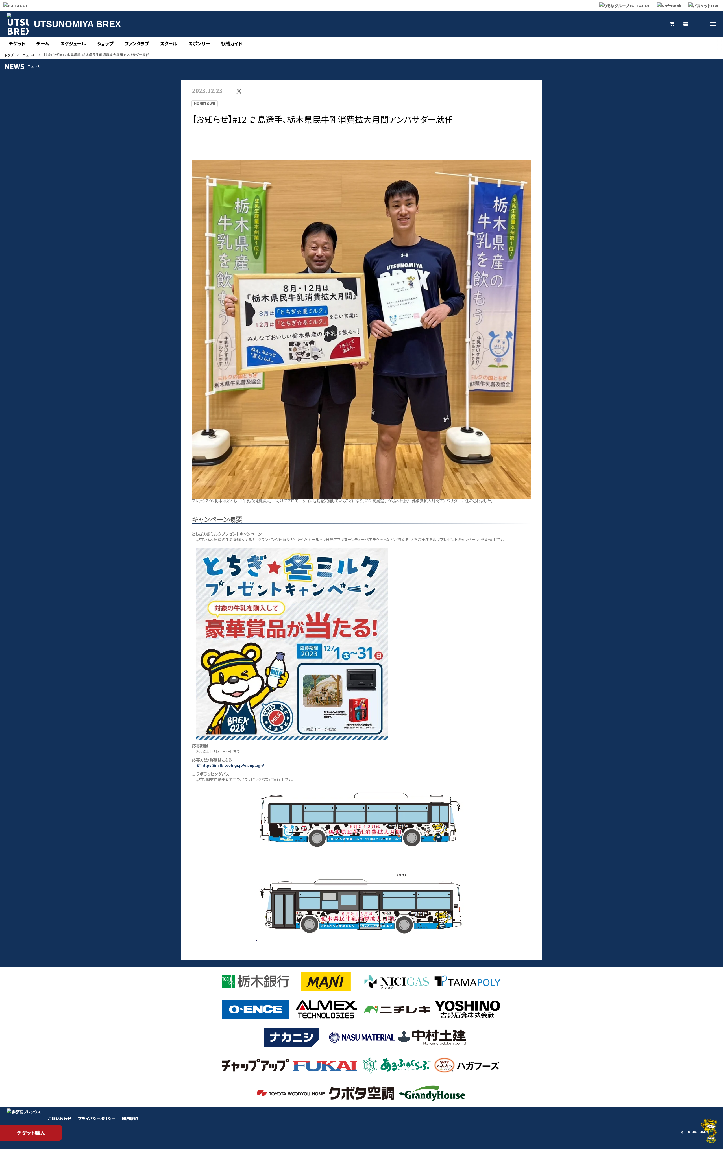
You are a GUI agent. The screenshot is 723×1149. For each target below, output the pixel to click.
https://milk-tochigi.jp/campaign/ (232, 765)
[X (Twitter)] (618, 24)
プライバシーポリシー (96, 1118)
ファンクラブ (137, 43)
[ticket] (685, 24)
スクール (168, 43)
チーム (42, 43)
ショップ (105, 43)
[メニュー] (712, 24)
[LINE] (658, 24)
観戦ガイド (231, 43)
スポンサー (199, 43)
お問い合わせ (59, 1118)
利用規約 (130, 1118)
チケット (17, 43)
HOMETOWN (204, 103)
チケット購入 (31, 1132)
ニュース (28, 55)
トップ (9, 55)
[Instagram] (631, 24)
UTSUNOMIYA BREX (77, 24)
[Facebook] (699, 24)
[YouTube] (645, 24)
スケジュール (73, 43)
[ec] (672, 24)
